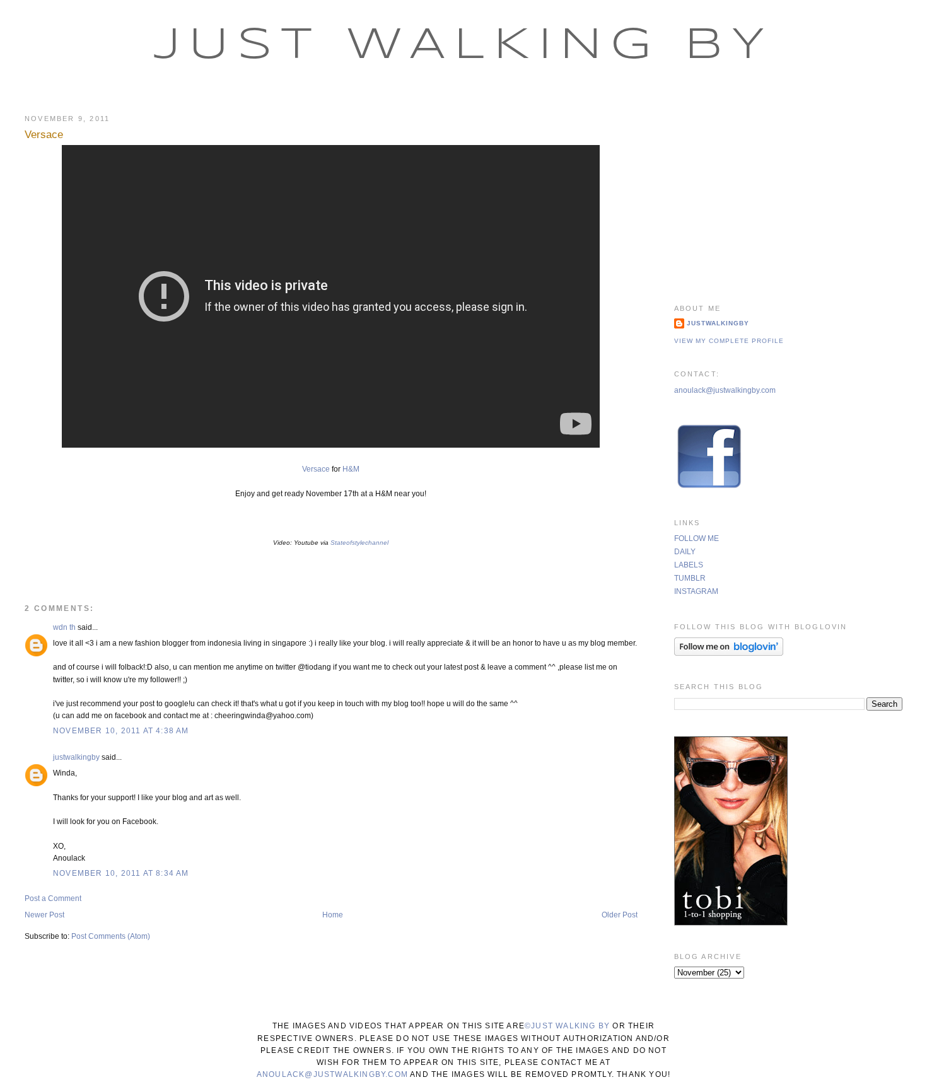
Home (332, 914)
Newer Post (44, 914)
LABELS (688, 565)
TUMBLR (690, 578)
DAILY (685, 551)
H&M (350, 469)
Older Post (620, 914)
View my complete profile (729, 340)
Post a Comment (53, 898)
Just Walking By (464, 46)
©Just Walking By (567, 1025)
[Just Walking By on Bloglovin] (728, 653)
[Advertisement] (788, 192)
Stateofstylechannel (359, 542)
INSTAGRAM (696, 591)
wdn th (64, 627)
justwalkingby (76, 757)
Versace (44, 135)
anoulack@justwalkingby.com (725, 390)
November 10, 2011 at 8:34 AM (121, 873)
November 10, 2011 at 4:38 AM (121, 730)
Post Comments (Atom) (110, 936)
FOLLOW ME (696, 538)
